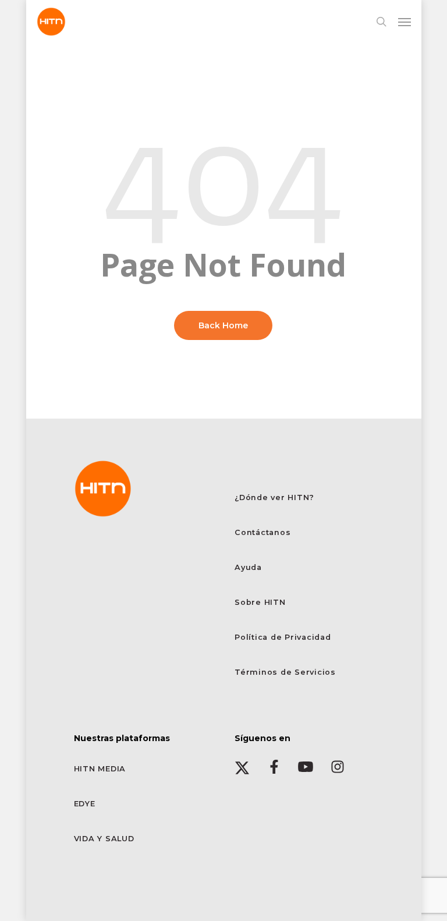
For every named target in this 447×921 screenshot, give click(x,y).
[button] (404, 21)
